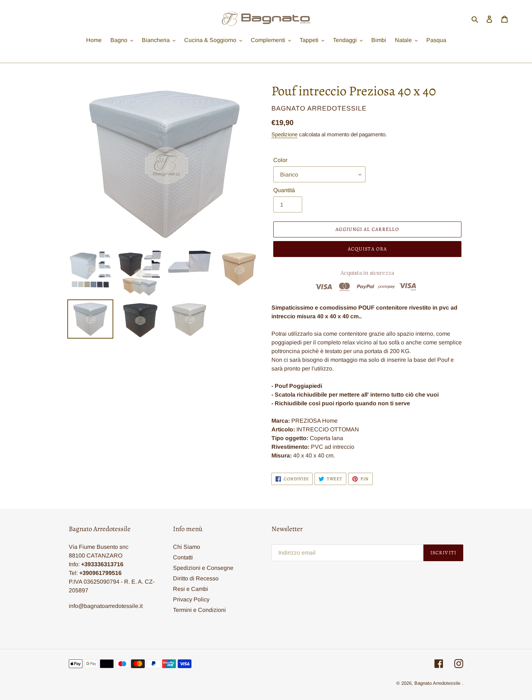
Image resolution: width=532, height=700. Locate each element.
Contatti (183, 557)
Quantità (284, 190)
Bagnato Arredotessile (437, 683)
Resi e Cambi (190, 589)
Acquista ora (367, 248)
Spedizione (284, 134)
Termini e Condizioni (199, 610)
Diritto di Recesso (196, 578)
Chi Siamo (186, 547)
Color (280, 160)
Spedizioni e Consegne (203, 568)
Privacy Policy (191, 599)
